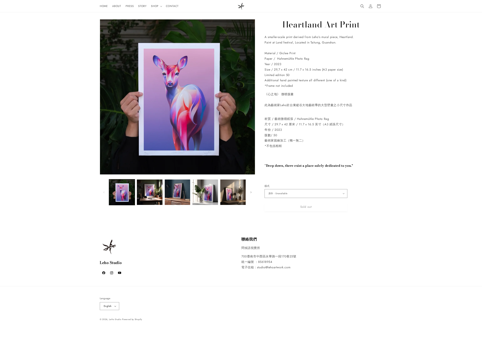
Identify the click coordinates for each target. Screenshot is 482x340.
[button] (156, 6)
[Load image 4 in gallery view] (205, 192)
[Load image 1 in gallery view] (122, 192)
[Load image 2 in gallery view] (149, 192)
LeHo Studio (115, 319)
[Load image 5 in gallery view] (233, 192)
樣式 (267, 186)
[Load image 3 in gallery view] (177, 192)
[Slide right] (251, 192)
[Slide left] (104, 192)
